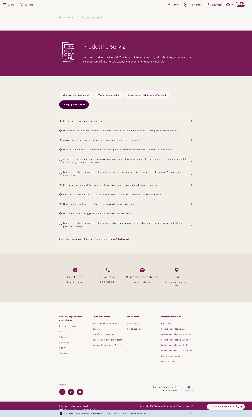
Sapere (96, 328)
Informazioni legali (79, 406)
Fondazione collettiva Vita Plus (175, 345)
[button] (8, 4)
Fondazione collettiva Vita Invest (176, 334)
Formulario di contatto (172, 356)
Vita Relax (64, 342)
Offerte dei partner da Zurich (107, 345)
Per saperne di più (138, 413)
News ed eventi (168, 361)
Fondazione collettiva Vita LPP (175, 339)
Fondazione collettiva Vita (173, 328)
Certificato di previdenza (105, 334)
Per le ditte (132, 323)
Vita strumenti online (108, 95)
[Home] (243, 4)
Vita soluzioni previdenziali (76, 95)
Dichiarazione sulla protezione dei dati (77, 409)
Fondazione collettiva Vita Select (176, 350)
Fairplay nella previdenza (105, 323)
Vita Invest (64, 337)
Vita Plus (63, 347)
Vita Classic (64, 331)
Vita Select (64, 353)
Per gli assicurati (135, 328)
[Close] (191, 413)
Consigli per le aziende (74, 104)
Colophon (63, 406)
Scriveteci (123, 239)
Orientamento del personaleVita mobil (147, 95)
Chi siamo (166, 323)
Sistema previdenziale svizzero (107, 339)
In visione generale (68, 326)
